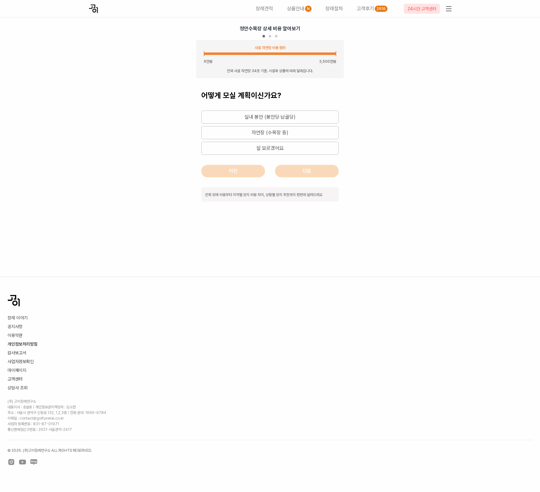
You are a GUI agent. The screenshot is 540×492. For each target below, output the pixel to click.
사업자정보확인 (21, 361)
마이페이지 (17, 370)
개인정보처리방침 (23, 344)
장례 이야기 (18, 317)
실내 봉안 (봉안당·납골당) (270, 117)
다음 (306, 171)
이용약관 (15, 335)
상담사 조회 (18, 387)
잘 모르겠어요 (270, 148)
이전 (233, 171)
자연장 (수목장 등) (270, 132)
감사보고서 (17, 352)
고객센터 (15, 378)
